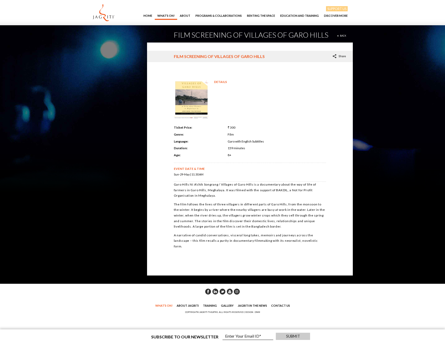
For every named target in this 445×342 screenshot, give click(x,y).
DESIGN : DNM (252, 312)
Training (210, 305)
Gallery (227, 305)
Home (147, 15)
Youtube (229, 291)
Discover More (336, 15)
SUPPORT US (336, 9)
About (185, 15)
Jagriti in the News (252, 305)
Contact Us (280, 305)
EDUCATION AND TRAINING (299, 15)
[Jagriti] (103, 12)
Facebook (208, 291)
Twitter (222, 291)
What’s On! (166, 15)
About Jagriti (188, 305)
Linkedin (215, 291)
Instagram (237, 291)
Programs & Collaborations (218, 15)
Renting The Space (261, 15)
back (343, 35)
